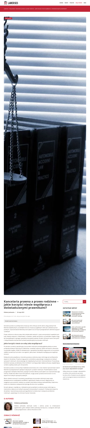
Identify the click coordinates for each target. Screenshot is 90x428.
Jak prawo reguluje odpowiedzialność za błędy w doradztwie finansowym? (21, 422)
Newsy (66, 2)
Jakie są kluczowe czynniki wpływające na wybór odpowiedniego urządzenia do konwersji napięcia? (79, 329)
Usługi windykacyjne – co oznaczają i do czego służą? (49, 421)
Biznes (61, 2)
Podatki (72, 2)
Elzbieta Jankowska (9, 312)
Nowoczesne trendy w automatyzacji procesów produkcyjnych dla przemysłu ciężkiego (78, 314)
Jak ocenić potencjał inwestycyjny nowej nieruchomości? (77, 321)
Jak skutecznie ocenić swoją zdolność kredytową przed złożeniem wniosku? (78, 337)
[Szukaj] (84, 301)
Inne (85, 2)
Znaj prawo (79, 2)
